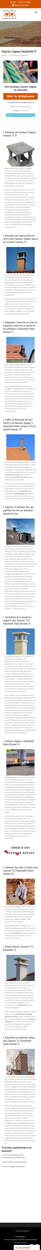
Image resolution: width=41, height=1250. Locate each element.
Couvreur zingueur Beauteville (14, 1166)
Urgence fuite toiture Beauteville (15, 1162)
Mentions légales (20, 1237)
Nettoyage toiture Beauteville (14, 1157)
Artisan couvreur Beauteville (13, 1155)
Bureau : (20, 2)
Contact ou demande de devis (21, 115)
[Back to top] (35, 1244)
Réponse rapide (20, 853)
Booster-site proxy (20, 1242)
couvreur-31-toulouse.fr (22, 1231)
